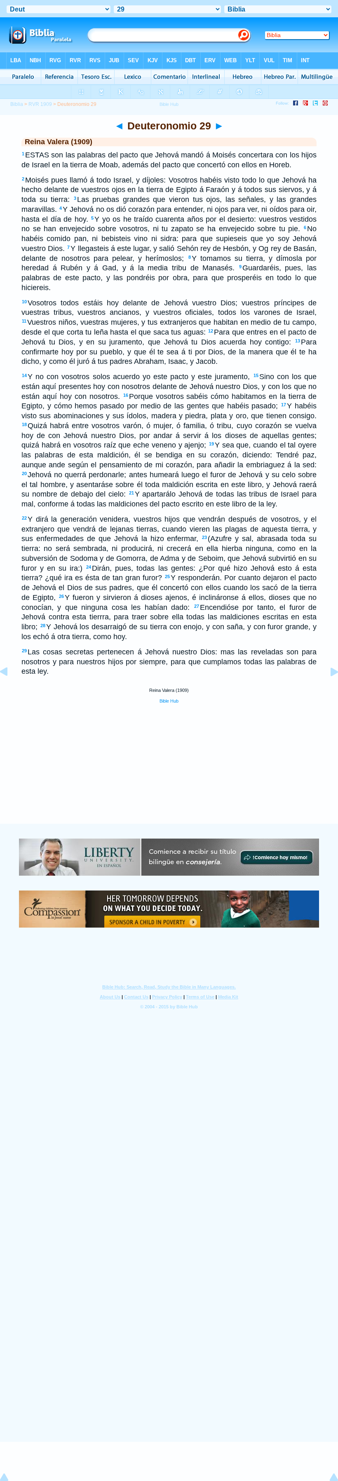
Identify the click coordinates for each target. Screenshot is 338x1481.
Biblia (16, 104)
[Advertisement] (169, 773)
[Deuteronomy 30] (327, 690)
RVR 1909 (40, 104)
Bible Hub (169, 700)
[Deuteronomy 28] (10, 690)
